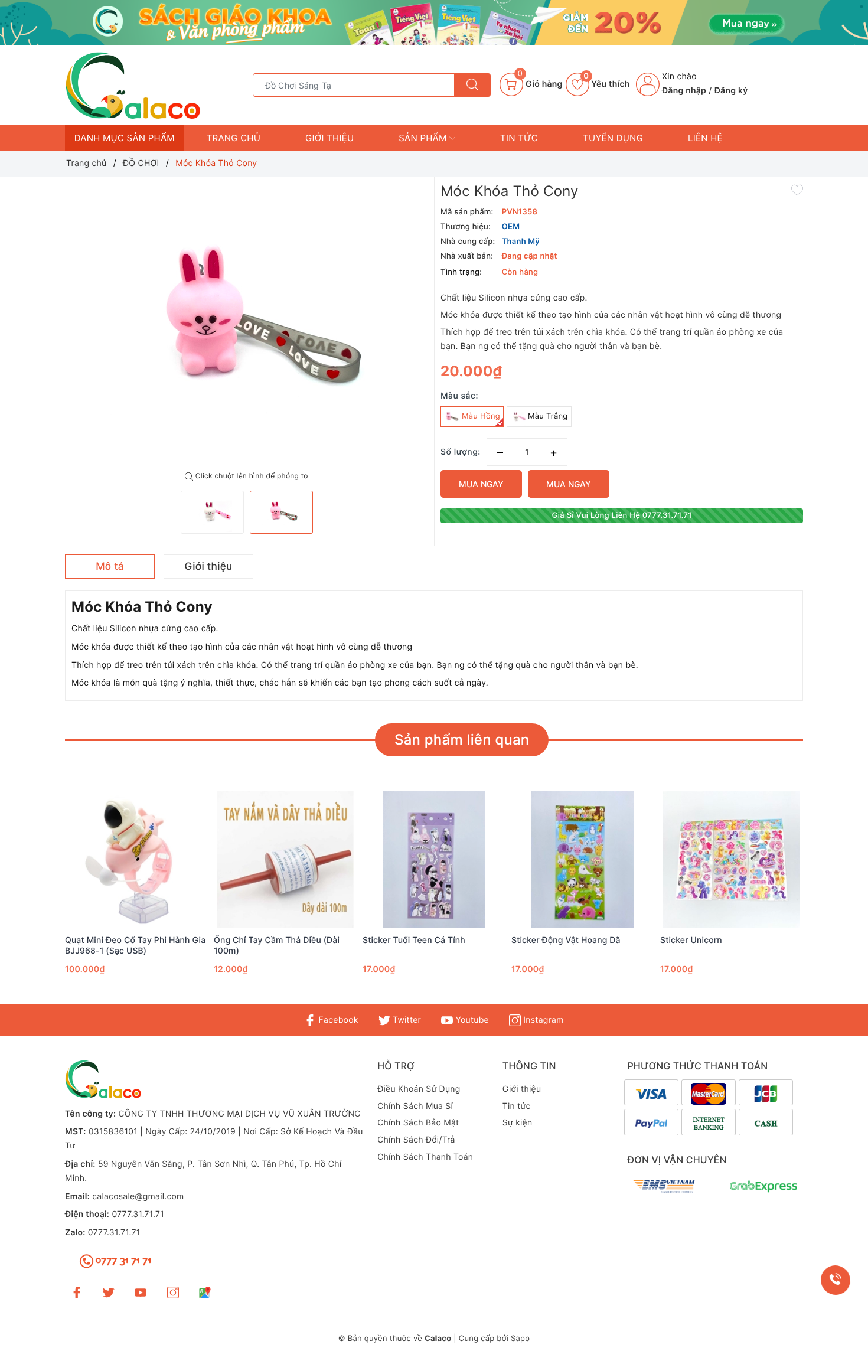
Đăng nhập (684, 91)
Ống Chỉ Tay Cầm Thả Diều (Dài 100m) (277, 945)
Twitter (405, 1020)
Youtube (471, 1020)
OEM (511, 226)
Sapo (520, 1338)
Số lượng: (460, 452)
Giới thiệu (329, 137)
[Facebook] (77, 1292)
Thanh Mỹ (521, 241)
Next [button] (835, 899)
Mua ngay (481, 484)
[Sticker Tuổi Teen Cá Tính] (434, 859)
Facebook (337, 1020)
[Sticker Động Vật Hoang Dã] (582, 859)
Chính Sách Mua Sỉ (415, 1106)
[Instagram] (173, 1292)
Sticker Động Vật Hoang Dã (566, 940)
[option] (246, 324)
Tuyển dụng (613, 137)
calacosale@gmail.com (138, 1197)
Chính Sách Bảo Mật (418, 1123)
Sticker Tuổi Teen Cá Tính (414, 940)
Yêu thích (606, 84)
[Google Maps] (205, 1292)
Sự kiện (517, 1123)
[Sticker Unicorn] (731, 859)
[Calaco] (434, 22)
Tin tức (519, 137)
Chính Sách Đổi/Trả (416, 1140)
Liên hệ (705, 137)
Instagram (542, 1020)
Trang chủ (233, 137)
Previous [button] (32, 899)
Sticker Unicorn (691, 940)
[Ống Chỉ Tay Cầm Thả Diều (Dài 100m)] (285, 859)
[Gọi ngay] (836, 1280)
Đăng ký (731, 91)
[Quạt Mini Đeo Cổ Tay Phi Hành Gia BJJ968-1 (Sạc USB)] (136, 859)
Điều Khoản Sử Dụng (418, 1089)
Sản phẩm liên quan (461, 739)
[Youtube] (140, 1292)
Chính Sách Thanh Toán (425, 1157)
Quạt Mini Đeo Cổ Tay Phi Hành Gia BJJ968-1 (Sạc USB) (135, 945)
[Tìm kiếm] (472, 85)
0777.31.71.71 (138, 1214)
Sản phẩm (424, 137)
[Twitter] (109, 1292)
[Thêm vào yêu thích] (797, 189)
